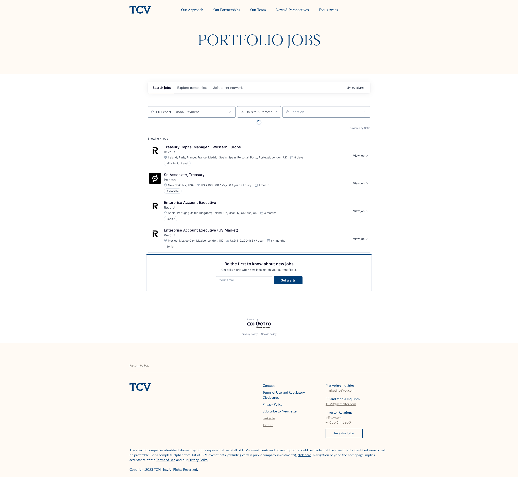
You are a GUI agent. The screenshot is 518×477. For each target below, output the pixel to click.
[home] (140, 10)
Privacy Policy (272, 404)
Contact (269, 386)
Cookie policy (269, 334)
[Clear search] (230, 111)
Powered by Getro (360, 128)
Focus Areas (328, 10)
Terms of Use (165, 460)
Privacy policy (250, 334)
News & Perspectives (292, 10)
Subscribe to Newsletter (280, 411)
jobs (162, 88)
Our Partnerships (226, 10)
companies (192, 88)
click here (304, 455)
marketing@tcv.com (340, 390)
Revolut (169, 152)
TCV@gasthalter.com (341, 404)
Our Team (258, 10)
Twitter (268, 425)
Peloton (170, 180)
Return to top (139, 365)
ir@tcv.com (334, 417)
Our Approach (192, 10)
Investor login (344, 433)
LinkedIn (269, 418)
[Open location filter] (365, 111)
